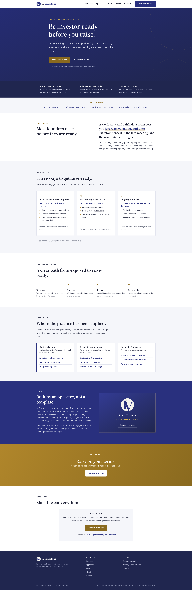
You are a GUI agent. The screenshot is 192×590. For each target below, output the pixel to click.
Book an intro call (145, 4)
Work (110, 4)
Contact (127, 4)
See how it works (81, 60)
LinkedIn (112, 535)
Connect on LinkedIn (127, 425)
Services (89, 4)
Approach (100, 4)
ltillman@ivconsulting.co (96, 535)
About (118, 4)
